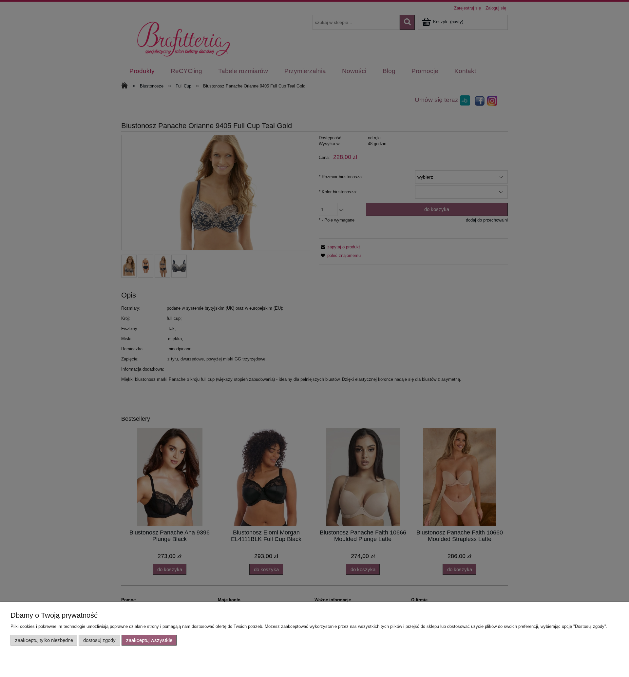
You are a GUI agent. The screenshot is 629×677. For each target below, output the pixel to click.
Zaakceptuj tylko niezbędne (44, 640)
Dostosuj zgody (99, 640)
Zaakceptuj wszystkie (149, 640)
